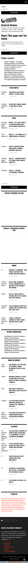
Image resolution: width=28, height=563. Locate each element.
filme (22, 502)
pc (10, 505)
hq (24, 502)
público (18, 507)
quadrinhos (22, 507)
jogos (2, 504)
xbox (24, 509)
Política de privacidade (9, 551)
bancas (16, 498)
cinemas (21, 500)
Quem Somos (7, 543)
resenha (3, 509)
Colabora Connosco (8, 547)
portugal (9, 507)
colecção (3, 502)
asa (13, 498)
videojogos (20, 509)
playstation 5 (4, 507)
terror (12, 509)
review (6, 509)
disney (16, 502)
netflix (20, 504)
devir (13, 502)
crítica (10, 502)
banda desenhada (22, 498)
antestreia (6, 498)
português (14, 507)
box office (14, 500)
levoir (10, 504)
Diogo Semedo (7, 340)
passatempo (7, 505)
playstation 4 (20, 505)
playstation (14, 505)
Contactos (6, 549)
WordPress (16, 559)
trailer (15, 509)
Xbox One (3, 511)
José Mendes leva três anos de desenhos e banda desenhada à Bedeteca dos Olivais (14, 71)
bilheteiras (5, 500)
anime (2, 498)
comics (7, 502)
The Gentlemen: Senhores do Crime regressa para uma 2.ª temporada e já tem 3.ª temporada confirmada (15, 67)
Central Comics (9, 25)
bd (1, 500)
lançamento (6, 504)
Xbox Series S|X (9, 511)
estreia (19, 502)
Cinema (17, 500)
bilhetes (9, 500)
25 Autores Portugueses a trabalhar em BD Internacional (14, 337)
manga (13, 504)
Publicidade (7, 545)
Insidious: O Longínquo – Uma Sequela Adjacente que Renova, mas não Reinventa (14, 62)
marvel (17, 504)
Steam (9, 509)
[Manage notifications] (24, 559)
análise (10, 498)
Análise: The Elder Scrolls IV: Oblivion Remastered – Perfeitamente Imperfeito (14, 75)
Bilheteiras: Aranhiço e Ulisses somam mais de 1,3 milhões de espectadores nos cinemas (15, 78)
